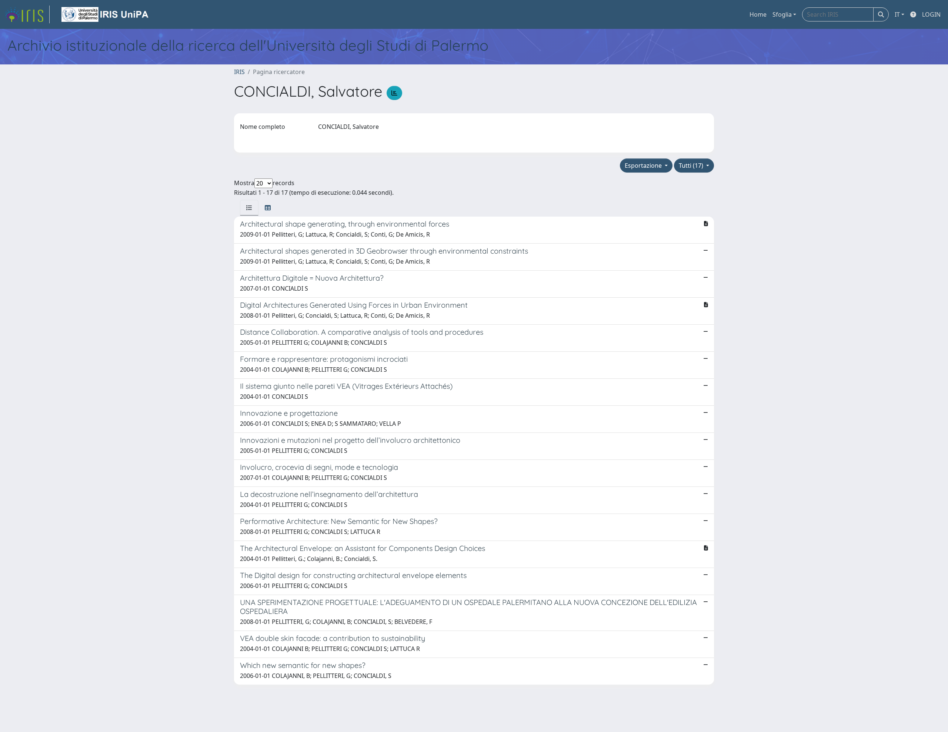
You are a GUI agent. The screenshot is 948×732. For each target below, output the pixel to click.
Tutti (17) (692, 165)
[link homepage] (27, 14)
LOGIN (931, 14)
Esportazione (644, 165)
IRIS (239, 72)
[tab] (249, 207)
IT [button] (897, 14)
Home (758, 14)
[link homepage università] (106, 14)
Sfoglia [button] (782, 14)
